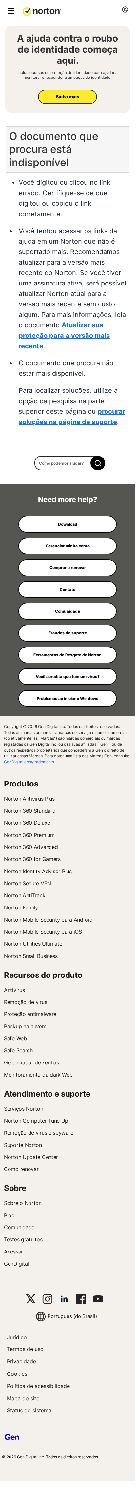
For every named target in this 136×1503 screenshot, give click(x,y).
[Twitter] (31, 1298)
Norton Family (21, 907)
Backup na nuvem (25, 1026)
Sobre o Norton (23, 1203)
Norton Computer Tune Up (36, 1120)
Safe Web (15, 1038)
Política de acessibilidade (38, 1386)
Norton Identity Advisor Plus (38, 871)
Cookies (17, 1374)
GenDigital (16, 1263)
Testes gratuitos (23, 1239)
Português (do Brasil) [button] (72, 1316)
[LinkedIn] (64, 1299)
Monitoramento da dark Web (38, 1074)
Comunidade (19, 1227)
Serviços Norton (23, 1108)
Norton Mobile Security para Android (48, 919)
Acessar (13, 1251)
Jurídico (17, 1337)
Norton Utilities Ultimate (33, 944)
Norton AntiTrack (24, 895)
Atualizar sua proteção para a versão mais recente (64, 335)
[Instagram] (47, 1299)
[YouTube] (98, 1299)
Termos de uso (25, 1349)
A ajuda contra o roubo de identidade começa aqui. (67, 49)
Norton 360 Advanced (31, 847)
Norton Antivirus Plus (29, 798)
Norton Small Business (31, 956)
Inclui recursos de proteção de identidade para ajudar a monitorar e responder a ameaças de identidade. (67, 75)
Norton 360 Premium (29, 835)
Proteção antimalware (30, 1014)
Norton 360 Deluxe (27, 823)
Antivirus (14, 990)
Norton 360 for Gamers (32, 859)
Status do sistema (29, 1410)
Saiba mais (67, 96)
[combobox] (67, 463)
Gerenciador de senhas (31, 1062)
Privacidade (21, 1361)
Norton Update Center (31, 1157)
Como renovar (21, 1169)
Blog (9, 1215)
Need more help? (67, 499)
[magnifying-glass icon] (97, 463)
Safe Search (18, 1050)
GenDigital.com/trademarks (29, 761)
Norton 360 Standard (29, 810)
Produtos (21, 783)
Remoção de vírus (25, 1002)
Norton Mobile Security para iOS (43, 931)
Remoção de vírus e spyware (38, 1133)
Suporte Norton (23, 1145)
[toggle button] (10, 11)
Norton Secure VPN (27, 883)
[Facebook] (81, 1299)
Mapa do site (23, 1398)
